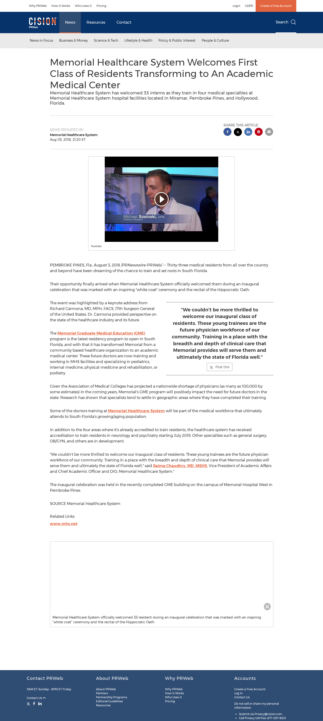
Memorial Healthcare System (136, 411)
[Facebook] (34, 703)
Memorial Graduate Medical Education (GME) (101, 333)
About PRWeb (106, 689)
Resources (96, 22)
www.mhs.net (64, 524)
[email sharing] (269, 132)
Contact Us (35, 698)
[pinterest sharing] (259, 132)
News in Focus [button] (41, 40)
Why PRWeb (38, 6)
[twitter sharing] (238, 132)
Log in (238, 693)
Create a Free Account (276, 6)
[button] (161, 199)
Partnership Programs (111, 697)
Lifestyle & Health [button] (138, 40)
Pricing (101, 6)
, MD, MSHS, (180, 466)
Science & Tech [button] (106, 40)
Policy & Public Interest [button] (177, 40)
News (70, 22)
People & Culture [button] (215, 40)
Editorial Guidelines (109, 701)
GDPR (249, 6)
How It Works (60, 6)
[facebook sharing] (227, 132)
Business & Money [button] (73, 40)
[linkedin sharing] (248, 132)
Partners (102, 693)
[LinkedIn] (40, 703)
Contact (124, 22)
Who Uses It (83, 6)
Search (282, 22)
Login (236, 6)
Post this (222, 367)
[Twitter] (29, 703)
